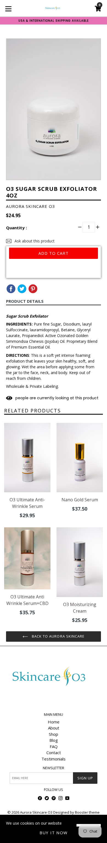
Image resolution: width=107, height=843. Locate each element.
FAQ (54, 746)
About (53, 728)
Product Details (25, 301)
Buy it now (53, 832)
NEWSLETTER (53, 768)
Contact (53, 752)
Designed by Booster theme (76, 812)
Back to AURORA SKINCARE (58, 636)
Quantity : (16, 227)
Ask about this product (34, 241)
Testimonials (53, 759)
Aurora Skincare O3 (36, 812)
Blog (53, 740)
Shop (53, 734)
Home (54, 722)
